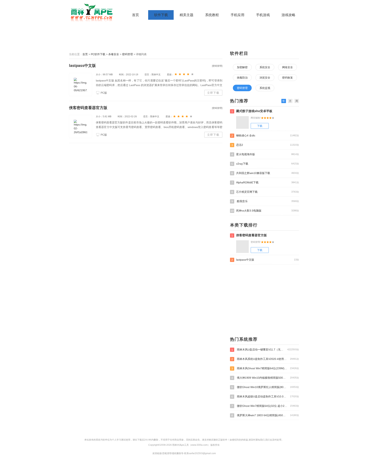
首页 (135, 15)
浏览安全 (265, 77)
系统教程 (212, 15)
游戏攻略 (288, 15)
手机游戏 (263, 15)
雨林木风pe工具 (93, 12)
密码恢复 (287, 77)
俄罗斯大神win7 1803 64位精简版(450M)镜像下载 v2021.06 (265, 415)
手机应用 (237, 15)
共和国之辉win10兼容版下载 (265, 173)
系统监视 (265, 87)
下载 (259, 125)
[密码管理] (217, 66)
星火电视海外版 (265, 154)
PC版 (104, 92)
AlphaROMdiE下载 (265, 182)
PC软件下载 (98, 54)
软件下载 (161, 15)
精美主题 (186, 15)
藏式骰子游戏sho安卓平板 (251, 111)
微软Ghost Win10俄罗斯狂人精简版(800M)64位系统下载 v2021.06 (265, 387)
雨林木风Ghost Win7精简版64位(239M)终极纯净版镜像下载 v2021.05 (265, 368)
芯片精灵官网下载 (265, 192)
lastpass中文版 (82, 65)
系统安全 (265, 67)
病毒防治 (242, 77)
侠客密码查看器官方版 (88, 108)
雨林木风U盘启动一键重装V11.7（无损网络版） (265, 349)
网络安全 (287, 67)
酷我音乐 (265, 201)
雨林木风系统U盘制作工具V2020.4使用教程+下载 (265, 359)
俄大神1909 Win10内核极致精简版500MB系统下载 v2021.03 (265, 377)
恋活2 (265, 145)
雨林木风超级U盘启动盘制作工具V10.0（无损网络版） (265, 396)
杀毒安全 (113, 54)
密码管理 (127, 54)
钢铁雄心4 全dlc (265, 135)
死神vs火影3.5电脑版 (265, 210)
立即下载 (213, 92)
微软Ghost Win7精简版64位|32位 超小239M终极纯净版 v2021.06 (265, 406)
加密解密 (242, 67)
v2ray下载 (265, 163)
